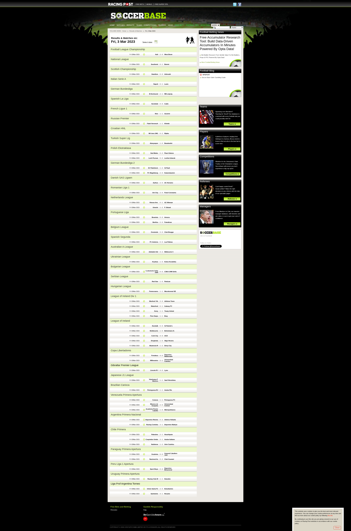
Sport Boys (154, 469)
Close (337, 528)
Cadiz (166, 104)
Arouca (167, 217)
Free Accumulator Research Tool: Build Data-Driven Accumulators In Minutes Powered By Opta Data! (220, 43)
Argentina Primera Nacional (126, 414)
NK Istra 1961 (153, 133)
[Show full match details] (144, 54)
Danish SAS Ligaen (121, 177)
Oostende (154, 232)
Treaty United (169, 311)
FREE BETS (140, 4)
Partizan (167, 281)
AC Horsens (168, 183)
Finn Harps (154, 316)
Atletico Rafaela (170, 419)
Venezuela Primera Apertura (126, 394)
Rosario (167, 494)
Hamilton (155, 74)
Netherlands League (122, 197)
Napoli (155, 84)
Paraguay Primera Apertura (126, 449)
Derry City (168, 345)
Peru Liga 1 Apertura (122, 464)
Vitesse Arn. (153, 202)
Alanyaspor (154, 143)
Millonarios (154, 360)
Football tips (192, 25)
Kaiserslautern (169, 173)
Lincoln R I (154, 370)
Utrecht (155, 207)
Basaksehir (168, 143)
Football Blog (207, 70)
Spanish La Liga (119, 98)
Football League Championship (128, 49)
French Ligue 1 (119, 108)
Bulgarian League (120, 266)
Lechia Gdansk (169, 158)
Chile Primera (118, 429)
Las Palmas (168, 242)
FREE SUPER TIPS (161, 4)
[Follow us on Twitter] (235, 4)
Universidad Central (168, 405)
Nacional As (153, 459)
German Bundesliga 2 (123, 163)
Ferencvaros (153, 291)
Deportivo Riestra (151, 419)
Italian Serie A (118, 79)
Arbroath (167, 74)
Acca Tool (205, 25)
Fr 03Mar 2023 (134, 54)
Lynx (166, 370)
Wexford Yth (153, 301)
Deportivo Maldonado (168, 355)
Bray (166, 316)
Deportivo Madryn (170, 424)
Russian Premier (120, 118)
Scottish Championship (123, 69)
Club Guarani (169, 459)
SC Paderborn (153, 168)
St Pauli (167, 168)
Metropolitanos (169, 410)
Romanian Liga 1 (120, 187)
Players (162, 25)
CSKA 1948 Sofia (170, 271)
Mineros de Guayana (154, 405)
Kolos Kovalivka (170, 262)
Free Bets (179, 25)
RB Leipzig (168, 94)
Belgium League (120, 227)
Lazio (166, 84)
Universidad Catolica (168, 360)
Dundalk (155, 326)
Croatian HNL (118, 128)
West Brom (168, 54)
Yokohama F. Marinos (153, 380)
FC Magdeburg (152, 173)
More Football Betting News (210, 62)
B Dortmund (153, 94)
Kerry (156, 311)
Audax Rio (168, 390)
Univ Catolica (169, 444)
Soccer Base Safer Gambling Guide (214, 77)
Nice (156, 113)
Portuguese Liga (120, 212)
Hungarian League (121, 286)
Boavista (155, 217)
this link (330, 515)
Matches (121, 25)
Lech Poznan (153, 158)
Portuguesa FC (169, 400)
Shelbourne (154, 331)
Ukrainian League (120, 256)
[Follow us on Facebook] (239, 4)
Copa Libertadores (121, 350)
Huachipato (168, 434)
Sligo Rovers (169, 341)
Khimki (166, 123)
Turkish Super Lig (120, 138)
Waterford (154, 306)
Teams (139, 25)
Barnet (166, 64)
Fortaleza (154, 355)
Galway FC (168, 306)
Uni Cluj (155, 192)
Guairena (155, 454)
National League (120, 59)
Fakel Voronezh (152, 123)
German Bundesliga (122, 88)
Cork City (154, 336)
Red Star (155, 281)
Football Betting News (212, 32)
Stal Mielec (154, 153)
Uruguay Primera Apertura (125, 473)
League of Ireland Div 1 (123, 296)
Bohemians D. (169, 331)
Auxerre (167, 113)
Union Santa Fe (152, 489)
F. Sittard (167, 207)
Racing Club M (153, 479)
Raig (144, 510)
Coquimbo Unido (152, 439)
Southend (154, 64)
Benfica (155, 222)
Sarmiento (154, 494)
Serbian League (119, 276)
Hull (156, 54)
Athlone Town (169, 301)
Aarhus (155, 183)
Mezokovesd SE (170, 291)
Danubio (167, 479)
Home (112, 25)
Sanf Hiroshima (170, 380)
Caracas (155, 400)
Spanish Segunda (120, 237)
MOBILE (149, 4)
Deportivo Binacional (168, 469)
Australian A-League (122, 246)
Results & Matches (135, 31)
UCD (166, 336)
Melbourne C (169, 252)
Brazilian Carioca (120, 385)
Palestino (154, 434)
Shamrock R (153, 345)
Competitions (150, 25)
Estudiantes (168, 489)
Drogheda (154, 341)
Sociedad (154, 104)
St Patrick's (168, 326)
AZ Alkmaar (168, 202)
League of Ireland (120, 320)
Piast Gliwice (169, 153)
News (170, 25)
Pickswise (114, 510)
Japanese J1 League (122, 375)
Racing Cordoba (152, 424)
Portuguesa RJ (152, 390)
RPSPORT (206, 75)
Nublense (154, 444)
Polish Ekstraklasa (121, 148)
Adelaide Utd (153, 252)
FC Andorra (154, 242)
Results (130, 25)
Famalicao (168, 222)
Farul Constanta (170, 192)
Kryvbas (155, 262)
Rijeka (166, 133)
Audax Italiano (169, 439)
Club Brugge (169, 232)
